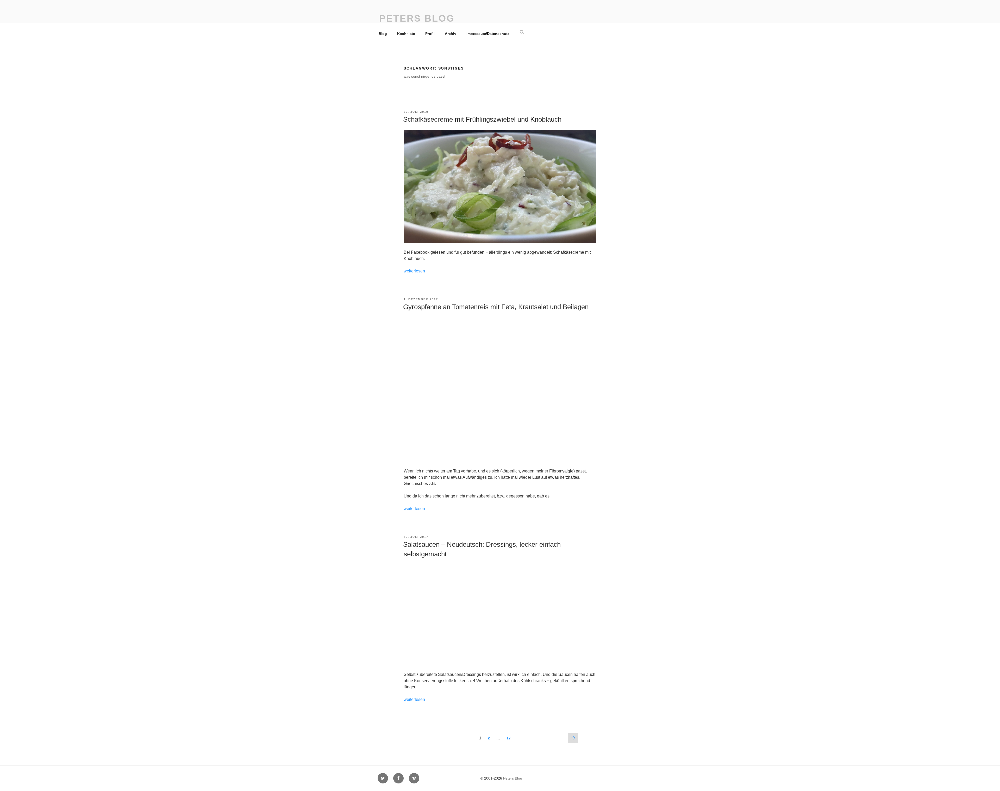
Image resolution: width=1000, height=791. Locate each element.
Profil (430, 34)
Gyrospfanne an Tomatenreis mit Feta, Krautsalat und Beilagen (496, 307)
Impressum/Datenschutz (487, 34)
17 (510, 738)
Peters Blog (417, 18)
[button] (522, 32)
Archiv (450, 34)
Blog (383, 34)
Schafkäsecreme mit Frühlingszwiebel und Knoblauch (482, 119)
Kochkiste (406, 34)
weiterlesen (414, 271)
